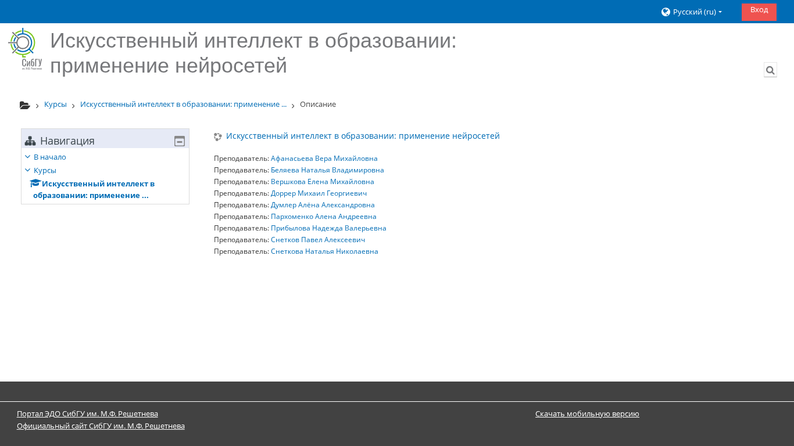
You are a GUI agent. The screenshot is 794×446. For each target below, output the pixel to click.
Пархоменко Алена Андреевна (324, 216)
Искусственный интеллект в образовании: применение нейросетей (363, 136)
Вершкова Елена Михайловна (322, 181)
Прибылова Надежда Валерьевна (329, 228)
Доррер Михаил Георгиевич (319, 193)
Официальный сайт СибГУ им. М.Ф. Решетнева (101, 425)
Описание (318, 104)
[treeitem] (105, 176)
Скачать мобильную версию (587, 413)
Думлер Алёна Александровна (323, 204)
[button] (696, 12)
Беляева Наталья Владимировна (327, 170)
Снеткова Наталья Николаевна (324, 251)
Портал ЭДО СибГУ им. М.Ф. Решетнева (87, 413)
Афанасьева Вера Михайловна (324, 158)
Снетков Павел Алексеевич (318, 239)
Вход (759, 9)
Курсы (45, 170)
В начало (50, 157)
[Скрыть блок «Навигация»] (179, 141)
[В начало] (25, 49)
